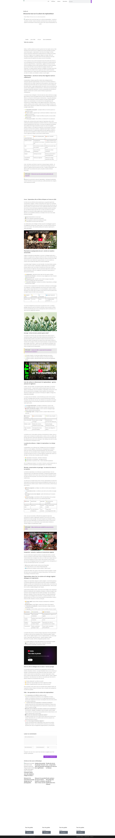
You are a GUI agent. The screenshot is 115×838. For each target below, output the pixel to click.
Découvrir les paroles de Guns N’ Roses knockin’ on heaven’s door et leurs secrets (40, 780)
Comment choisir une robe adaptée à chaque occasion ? (29, 774)
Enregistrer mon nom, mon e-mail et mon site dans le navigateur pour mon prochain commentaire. (39, 752)
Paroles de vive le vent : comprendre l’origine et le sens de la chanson (51, 766)
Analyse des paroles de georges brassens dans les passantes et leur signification (40, 766)
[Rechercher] (91, 1)
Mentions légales (80, 836)
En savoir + (29, 832)
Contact (91, 836)
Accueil (25, 16)
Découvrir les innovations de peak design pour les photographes (29, 780)
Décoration (65, 1)
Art (48, 1)
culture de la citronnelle (29, 394)
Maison (58, 1)
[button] (40, 45)
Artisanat (53, 1)
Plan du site (86, 836)
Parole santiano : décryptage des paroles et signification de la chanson (50, 781)
